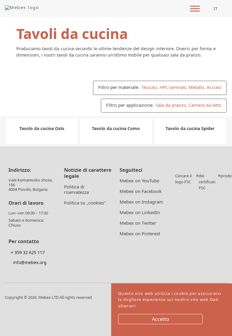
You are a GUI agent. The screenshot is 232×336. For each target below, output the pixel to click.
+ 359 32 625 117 (27, 252)
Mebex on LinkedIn (140, 212)
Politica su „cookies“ (84, 203)
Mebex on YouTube (139, 181)
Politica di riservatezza (76, 189)
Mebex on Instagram (141, 202)
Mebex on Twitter (138, 223)
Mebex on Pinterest (140, 234)
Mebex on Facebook (141, 191)
